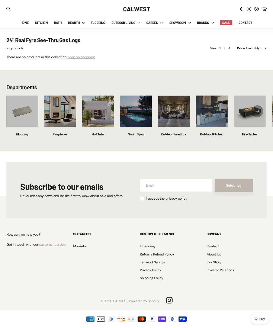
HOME (25, 23)
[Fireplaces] (60, 111)
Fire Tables (249, 134)
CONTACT (245, 23)
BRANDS (203, 23)
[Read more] (249, 9)
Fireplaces (60, 134)
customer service (52, 244)
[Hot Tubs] (98, 111)
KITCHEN (41, 23)
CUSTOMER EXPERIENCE (157, 234)
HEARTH (74, 23)
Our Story (214, 262)
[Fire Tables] (250, 111)
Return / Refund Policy (157, 254)
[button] (257, 111)
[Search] (8, 9)
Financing (147, 246)
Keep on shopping (81, 57)
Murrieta (79, 246)
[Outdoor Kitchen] (212, 111)
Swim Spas (136, 134)
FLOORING (98, 23)
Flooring (22, 134)
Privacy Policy (150, 270)
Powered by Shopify (144, 301)
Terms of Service (152, 262)
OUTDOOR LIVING (123, 23)
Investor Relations (220, 270)
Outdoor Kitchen (212, 134)
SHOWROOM (177, 23)
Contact (213, 246)
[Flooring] (22, 111)
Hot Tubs (98, 134)
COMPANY (214, 234)
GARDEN (152, 23)
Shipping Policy (151, 278)
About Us (214, 254)
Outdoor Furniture (174, 134)
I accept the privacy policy (166, 198)
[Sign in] (256, 9)
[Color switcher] (241, 9)
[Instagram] (169, 300)
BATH (58, 23)
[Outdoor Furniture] (174, 111)
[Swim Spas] (136, 111)
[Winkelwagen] (264, 9)
